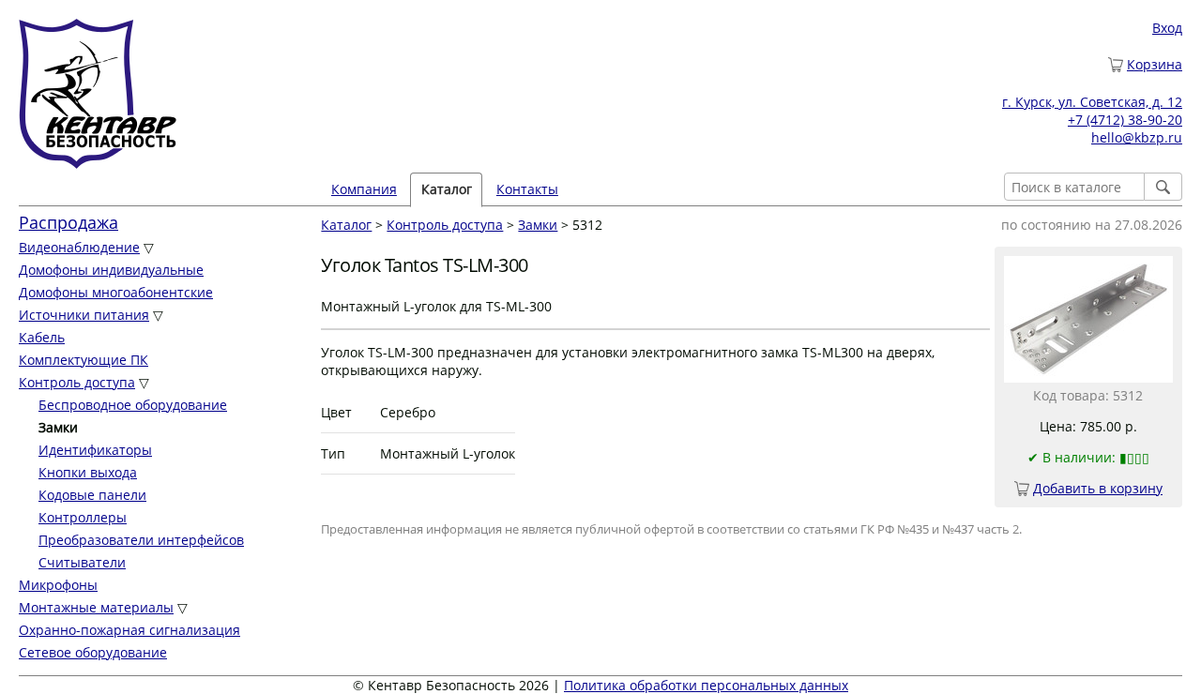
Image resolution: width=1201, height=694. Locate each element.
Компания (364, 189)
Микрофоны (58, 585)
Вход (1167, 28)
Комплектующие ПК (83, 360)
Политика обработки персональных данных (706, 685)
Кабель (42, 337)
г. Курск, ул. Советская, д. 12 (1092, 102)
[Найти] (1163, 187)
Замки (537, 225)
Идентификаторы (95, 450)
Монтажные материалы (96, 607)
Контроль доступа (77, 382)
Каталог (346, 225)
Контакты (527, 189)
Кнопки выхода (87, 472)
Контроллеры (82, 517)
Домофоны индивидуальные (111, 270)
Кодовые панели (92, 495)
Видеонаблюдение (79, 247)
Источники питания (84, 315)
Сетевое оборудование (93, 652)
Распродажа (68, 222)
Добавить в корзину (1098, 488)
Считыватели (82, 562)
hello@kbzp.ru (1136, 137)
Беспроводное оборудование (132, 405)
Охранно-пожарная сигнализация (129, 630)
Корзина (1154, 64)
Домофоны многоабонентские (116, 292)
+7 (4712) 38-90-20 (1125, 119)
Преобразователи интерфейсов (141, 540)
